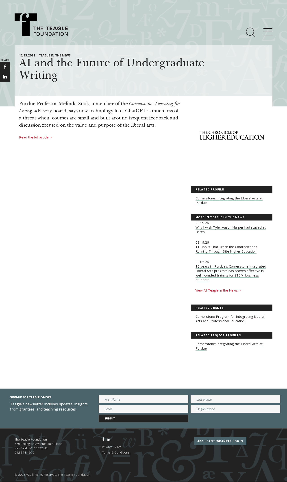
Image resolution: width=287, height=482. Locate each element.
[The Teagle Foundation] (41, 24)
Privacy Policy (111, 447)
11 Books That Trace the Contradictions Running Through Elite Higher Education (226, 248)
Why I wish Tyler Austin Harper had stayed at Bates (231, 229)
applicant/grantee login (220, 441)
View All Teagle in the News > (218, 290)
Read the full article (35, 137)
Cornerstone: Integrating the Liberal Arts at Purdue (229, 200)
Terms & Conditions (115, 452)
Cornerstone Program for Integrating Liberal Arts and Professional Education (230, 318)
